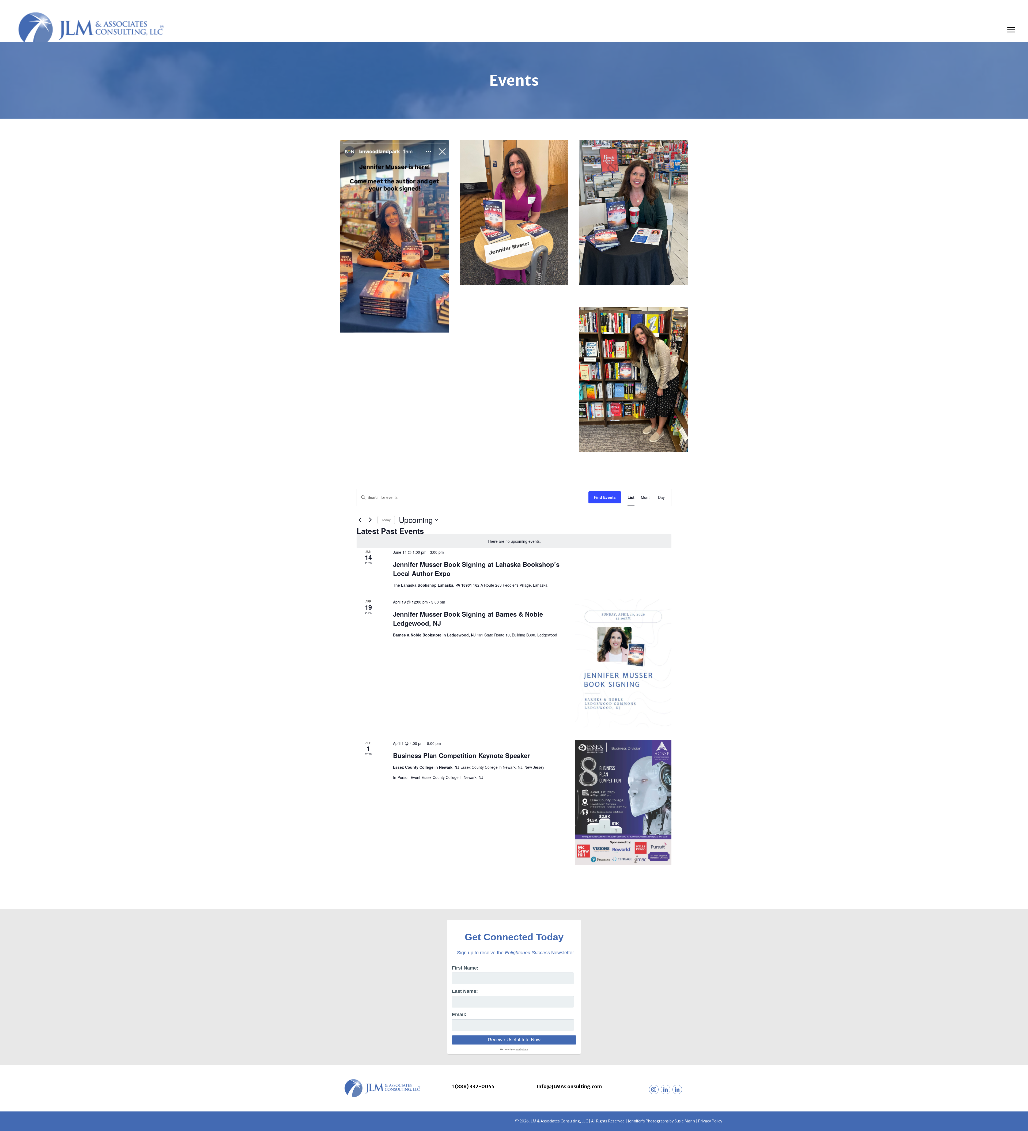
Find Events (605, 497)
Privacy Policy (710, 1121)
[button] (654, 1089)
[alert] (514, 541)
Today (386, 520)
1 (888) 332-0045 (473, 1086)
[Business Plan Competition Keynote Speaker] (623, 802)
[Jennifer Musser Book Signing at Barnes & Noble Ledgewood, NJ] (623, 663)
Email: (459, 1014)
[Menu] (1011, 30)
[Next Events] (370, 520)
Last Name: (465, 991)
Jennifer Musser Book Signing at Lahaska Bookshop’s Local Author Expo (476, 569)
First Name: (465, 968)
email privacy (522, 1049)
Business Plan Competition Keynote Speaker (461, 755)
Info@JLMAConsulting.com (569, 1086)
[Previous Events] (360, 520)
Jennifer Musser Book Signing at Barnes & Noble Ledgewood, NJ (468, 618)
